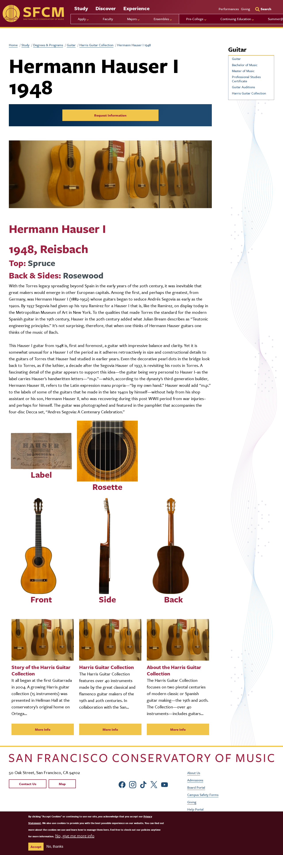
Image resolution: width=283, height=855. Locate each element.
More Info (42, 729)
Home (13, 44)
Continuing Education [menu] (235, 18)
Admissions (195, 780)
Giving (245, 8)
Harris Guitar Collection (96, 44)
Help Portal (195, 809)
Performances (229, 8)
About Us (193, 772)
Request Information (110, 115)
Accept (36, 846)
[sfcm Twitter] (153, 784)
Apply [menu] (82, 18)
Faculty (108, 18)
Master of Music (243, 70)
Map (62, 783)
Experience (136, 8)
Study (81, 8)
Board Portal (196, 787)
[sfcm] (33, 13)
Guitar (71, 44)
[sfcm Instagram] (132, 784)
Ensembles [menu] (161, 18)
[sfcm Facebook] (122, 784)
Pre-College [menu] (194, 18)
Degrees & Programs (48, 44)
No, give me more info (74, 836)
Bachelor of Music (244, 64)
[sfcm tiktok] (143, 784)
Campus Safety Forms (202, 794)
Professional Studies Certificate (246, 78)
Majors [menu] (132, 18)
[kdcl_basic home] (141, 758)
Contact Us (27, 783)
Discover (106, 8)
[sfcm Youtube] (164, 784)
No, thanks (54, 846)
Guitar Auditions (243, 86)
